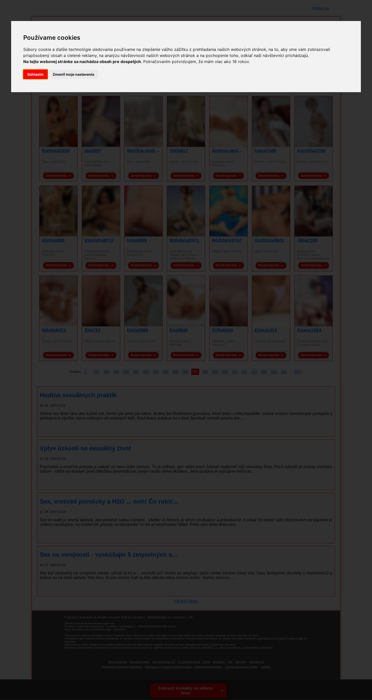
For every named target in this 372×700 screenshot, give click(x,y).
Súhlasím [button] (35, 74)
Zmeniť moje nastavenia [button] (73, 74)
